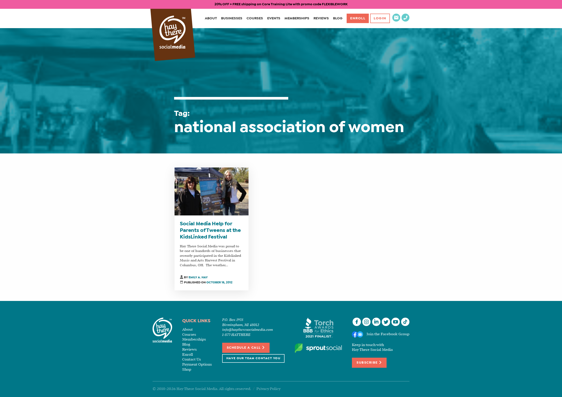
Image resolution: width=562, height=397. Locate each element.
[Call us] (405, 20)
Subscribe (368, 362)
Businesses (231, 18)
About (211, 18)
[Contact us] (396, 20)
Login (380, 18)
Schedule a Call (244, 347)
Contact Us (191, 359)
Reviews (321, 18)
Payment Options (197, 364)
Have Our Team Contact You (253, 358)
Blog (337, 18)
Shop (186, 369)
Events (273, 18)
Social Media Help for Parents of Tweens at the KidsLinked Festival (210, 230)
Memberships (297, 18)
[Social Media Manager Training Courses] (172, 33)
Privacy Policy (268, 389)
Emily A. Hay (198, 277)
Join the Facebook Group (388, 334)
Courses (255, 18)
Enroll (358, 18)
